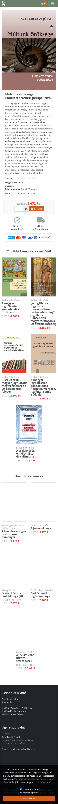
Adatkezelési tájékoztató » (14, 711)
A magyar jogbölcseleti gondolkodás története (11, 306)
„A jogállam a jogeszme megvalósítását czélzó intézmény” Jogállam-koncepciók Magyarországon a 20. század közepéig (43, 312)
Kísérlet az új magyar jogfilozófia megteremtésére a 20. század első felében (14, 385)
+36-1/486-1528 (11, 736)
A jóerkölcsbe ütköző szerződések (25, 657)
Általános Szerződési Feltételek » (17, 708)
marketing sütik (30, 792)
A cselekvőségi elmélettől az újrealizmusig (25, 452)
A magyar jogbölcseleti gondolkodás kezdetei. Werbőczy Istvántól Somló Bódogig (43, 386)
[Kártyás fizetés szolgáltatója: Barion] (29, 237)
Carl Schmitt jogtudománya (42, 593)
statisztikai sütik (30, 789)
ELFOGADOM (29, 798)
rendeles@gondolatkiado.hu (22, 749)
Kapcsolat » (7, 702)
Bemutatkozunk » (10, 699)
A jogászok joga (41, 527)
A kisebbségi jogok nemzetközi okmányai (14, 531)
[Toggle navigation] (52, 3)
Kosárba (37, 208)
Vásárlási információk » (12, 714)
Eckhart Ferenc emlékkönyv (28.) (13, 593)
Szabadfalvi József (27, 178)
